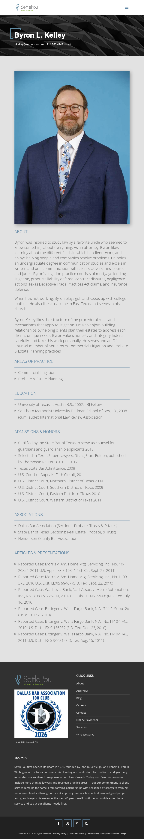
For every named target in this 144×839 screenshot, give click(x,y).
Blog (79, 698)
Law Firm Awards (26, 742)
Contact (81, 712)
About (80, 683)
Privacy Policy (59, 833)
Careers (81, 705)
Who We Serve (85, 734)
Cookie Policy (93, 833)
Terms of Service (76, 833)
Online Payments (87, 720)
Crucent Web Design (116, 833)
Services (81, 727)
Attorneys (82, 690)
